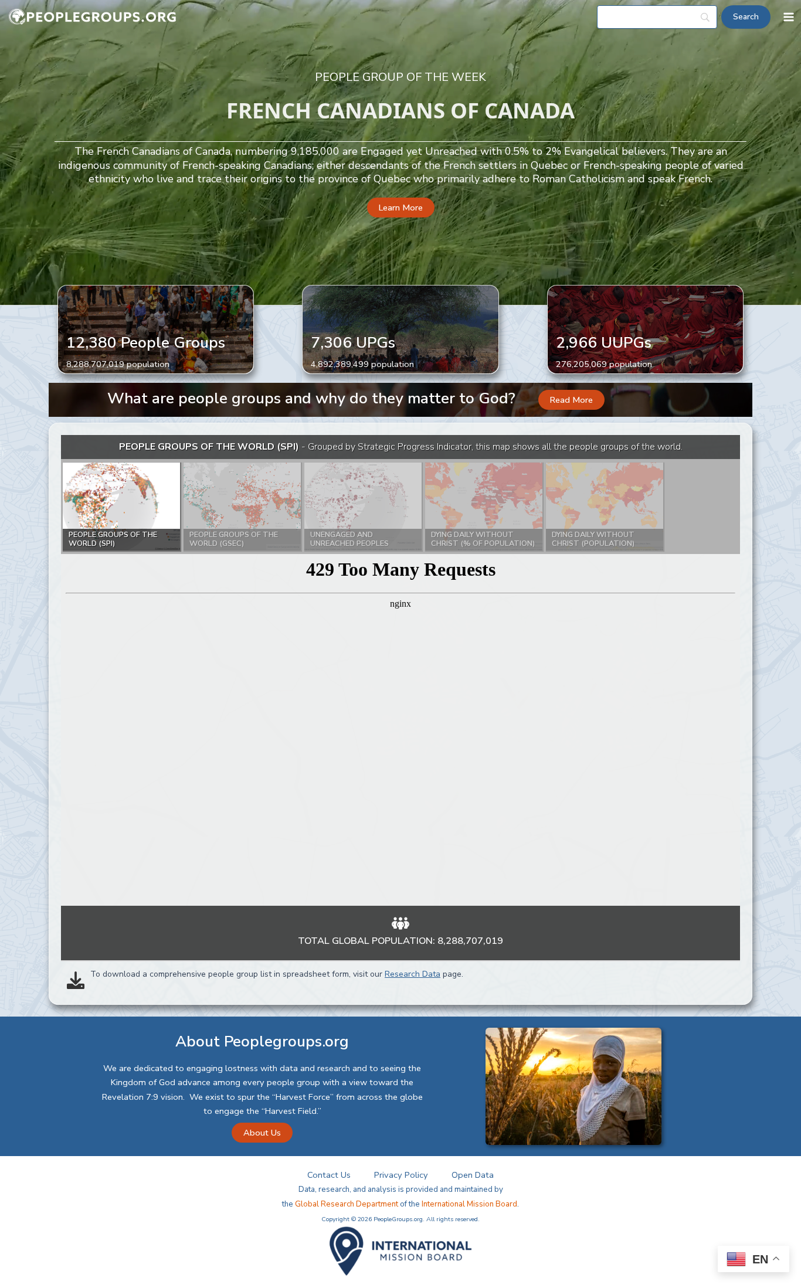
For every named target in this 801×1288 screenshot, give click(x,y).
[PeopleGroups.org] (93, 17)
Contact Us (329, 1175)
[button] (401, 208)
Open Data (473, 1175)
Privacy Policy (401, 1175)
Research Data (412, 974)
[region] (400, 670)
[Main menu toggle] (788, 17)
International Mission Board (469, 1204)
